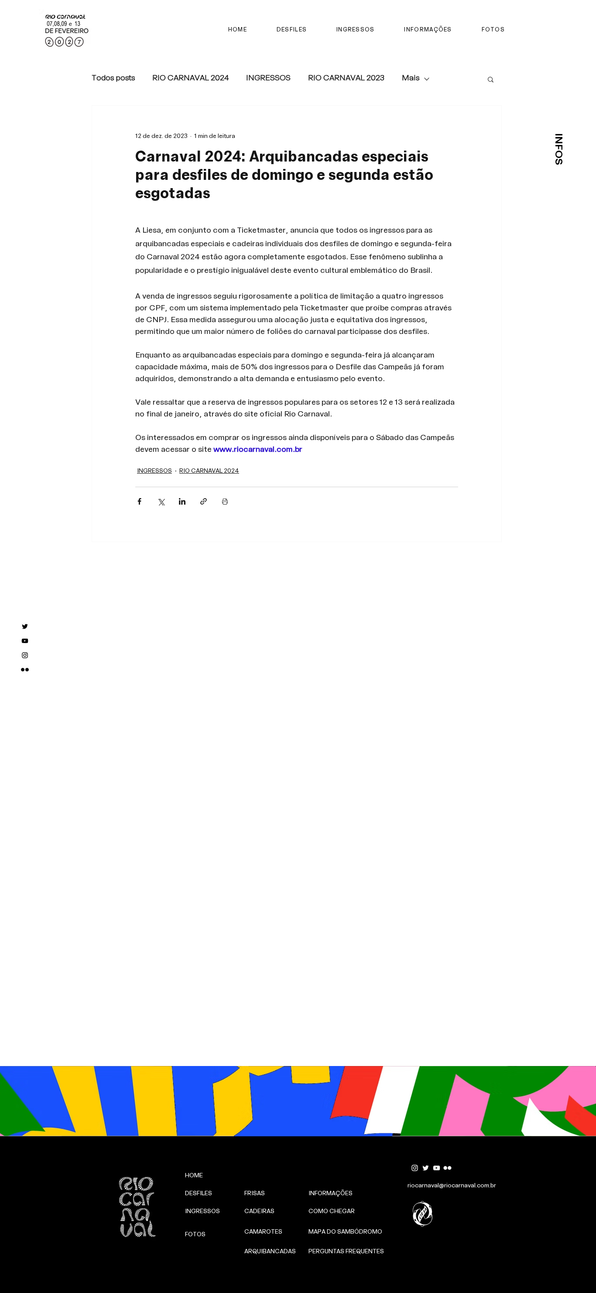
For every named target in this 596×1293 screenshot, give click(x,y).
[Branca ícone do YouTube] (436, 1168)
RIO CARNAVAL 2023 (346, 79)
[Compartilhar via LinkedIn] (182, 501)
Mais (410, 79)
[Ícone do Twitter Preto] (25, 626)
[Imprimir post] (225, 501)
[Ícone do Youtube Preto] (25, 641)
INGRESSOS (268, 79)
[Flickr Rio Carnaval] (25, 670)
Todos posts (113, 79)
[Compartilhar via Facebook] (139, 501)
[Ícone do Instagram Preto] (25, 655)
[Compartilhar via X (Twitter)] (161, 501)
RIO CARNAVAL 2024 (190, 79)
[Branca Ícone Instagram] (415, 1168)
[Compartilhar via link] (203, 501)
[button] (490, 79)
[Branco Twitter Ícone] (425, 1168)
